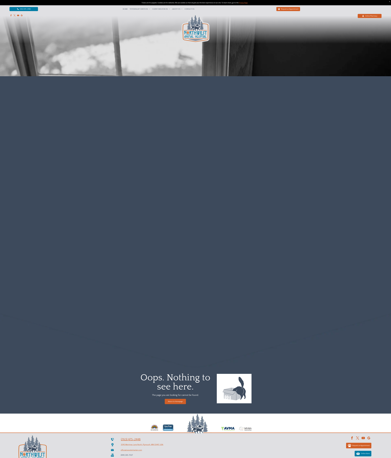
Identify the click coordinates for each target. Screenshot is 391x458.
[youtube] (18, 15)
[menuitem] (125, 9)
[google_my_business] (21, 15)
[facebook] (11, 15)
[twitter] (14, 15)
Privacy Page (243, 3)
